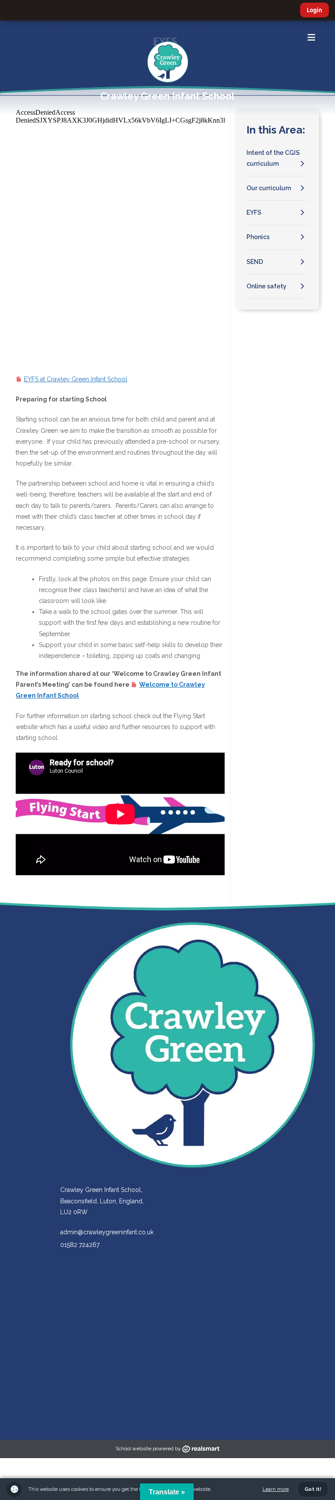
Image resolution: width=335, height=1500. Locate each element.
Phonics (258, 236)
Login (314, 10)
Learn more (276, 1489)
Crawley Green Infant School (167, 96)
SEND (254, 261)
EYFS (253, 212)
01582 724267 (79, 1244)
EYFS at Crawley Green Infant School (75, 379)
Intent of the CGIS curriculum (273, 158)
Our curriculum (268, 188)
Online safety (266, 286)
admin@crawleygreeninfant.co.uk (107, 1232)
